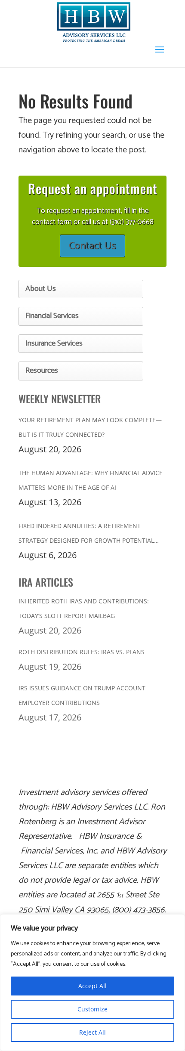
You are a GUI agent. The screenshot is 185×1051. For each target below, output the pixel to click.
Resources (41, 370)
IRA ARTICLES (45, 582)
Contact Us (92, 246)
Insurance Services (54, 343)
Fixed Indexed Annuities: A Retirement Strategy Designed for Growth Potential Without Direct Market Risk (86, 535)
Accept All (92, 986)
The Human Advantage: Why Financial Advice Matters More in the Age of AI (90, 480)
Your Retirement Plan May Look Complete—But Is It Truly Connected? (90, 427)
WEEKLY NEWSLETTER (59, 398)
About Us (40, 288)
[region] (92, 982)
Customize (92, 1009)
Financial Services (52, 315)
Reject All (92, 1032)
